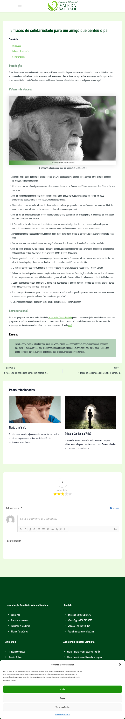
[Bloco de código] (52, 529)
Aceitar (63, 689)
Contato (68, 605)
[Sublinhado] (30, 529)
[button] (120, 664)
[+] (66, 529)
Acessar (115, 507)
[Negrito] (20, 529)
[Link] (57, 529)
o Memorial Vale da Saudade (60, 317)
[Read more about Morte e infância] (34, 409)
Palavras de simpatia (20, 51)
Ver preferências (62, 707)
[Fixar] (34, 529)
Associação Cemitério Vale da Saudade (28, 605)
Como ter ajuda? (18, 56)
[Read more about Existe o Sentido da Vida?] (90, 412)
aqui (70, 325)
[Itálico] (25, 529)
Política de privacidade (62, 714)
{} (61, 529)
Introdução (16, 45)
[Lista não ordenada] (43, 529)
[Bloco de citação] (48, 529)
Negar (62, 698)
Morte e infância (17, 427)
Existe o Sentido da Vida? (78, 433)
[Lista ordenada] (39, 529)
